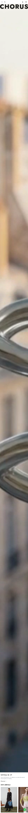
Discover (3, 781)
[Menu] (2, 1)
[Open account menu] (22, 2)
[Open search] (4, 2)
